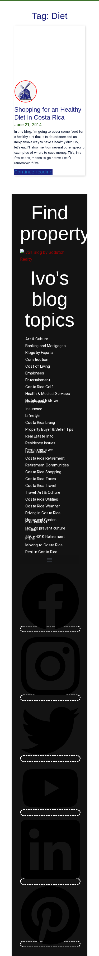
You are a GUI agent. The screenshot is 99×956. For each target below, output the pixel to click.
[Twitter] (50, 758)
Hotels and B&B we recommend (41, 401)
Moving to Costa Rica (44, 545)
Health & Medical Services (47, 393)
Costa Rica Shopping (43, 472)
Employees (34, 373)
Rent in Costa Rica (41, 551)
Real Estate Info (39, 436)
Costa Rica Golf (39, 386)
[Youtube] (50, 812)
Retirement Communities (47, 465)
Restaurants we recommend (39, 451)
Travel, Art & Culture (42, 492)
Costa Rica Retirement (45, 458)
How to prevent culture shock (45, 529)
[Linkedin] (50, 881)
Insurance (33, 409)
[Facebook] (50, 629)
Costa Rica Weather (42, 506)
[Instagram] (50, 698)
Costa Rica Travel (40, 485)
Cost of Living (37, 366)
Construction (36, 359)
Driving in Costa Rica (42, 513)
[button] (49, 559)
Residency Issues (40, 443)
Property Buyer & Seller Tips (49, 429)
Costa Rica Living (40, 422)
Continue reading (33, 172)
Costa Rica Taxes (40, 478)
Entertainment (37, 380)
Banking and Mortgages (45, 345)
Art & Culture (36, 339)
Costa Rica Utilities (41, 499)
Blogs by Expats (39, 352)
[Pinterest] (50, 944)
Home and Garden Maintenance (40, 520)
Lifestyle (32, 415)
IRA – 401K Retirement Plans (45, 537)
